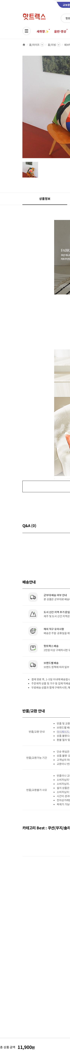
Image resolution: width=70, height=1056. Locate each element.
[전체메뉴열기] (26, 31)
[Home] (23, 44)
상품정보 (44, 198)
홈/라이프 (34, 45)
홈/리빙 (52, 45)
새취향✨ (43, 31)
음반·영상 (60, 31)
